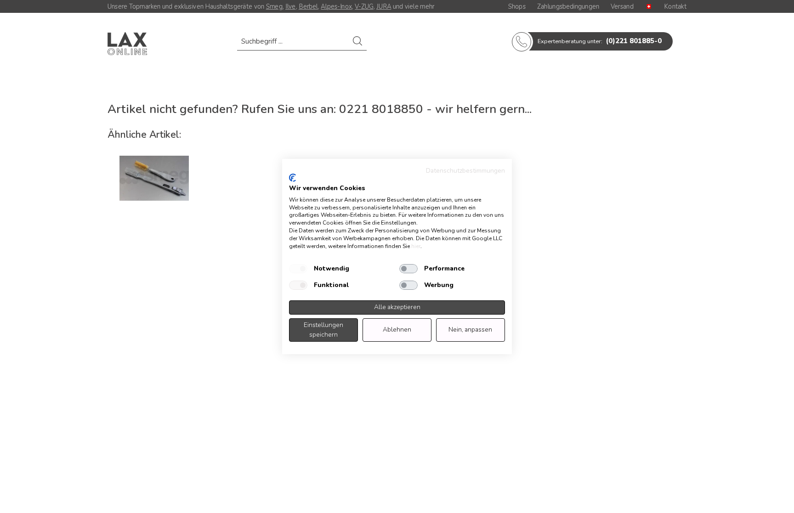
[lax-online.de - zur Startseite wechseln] (127, 43)
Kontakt (675, 6)
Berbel (308, 6)
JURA (383, 6)
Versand (622, 6)
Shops (517, 6)
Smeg (274, 6)
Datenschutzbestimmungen (465, 170)
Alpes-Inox (336, 6)
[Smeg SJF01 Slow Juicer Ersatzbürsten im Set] (154, 178)
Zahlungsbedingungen (568, 6)
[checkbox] (298, 268)
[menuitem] (302, 45)
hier (415, 246)
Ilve (290, 6)
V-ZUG (364, 6)
